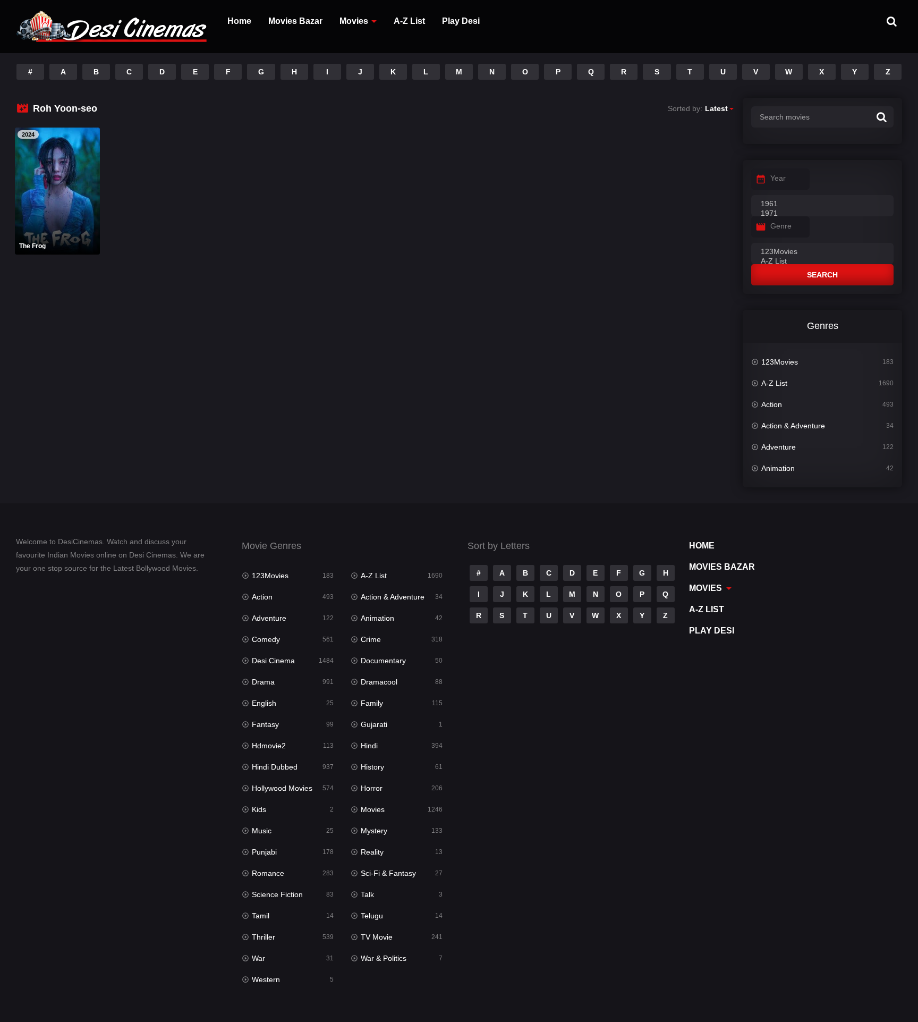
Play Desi (461, 21)
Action (771, 404)
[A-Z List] (822, 261)
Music (261, 830)
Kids (259, 809)
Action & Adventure (793, 425)
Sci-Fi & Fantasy (388, 873)
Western (266, 979)
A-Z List (409, 21)
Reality (372, 852)
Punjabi (264, 852)
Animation (778, 468)
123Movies (779, 362)
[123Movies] (822, 252)
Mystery (374, 830)
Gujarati (374, 724)
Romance (268, 873)
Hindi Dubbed (275, 767)
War (258, 958)
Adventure (778, 447)
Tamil (260, 915)
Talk (367, 894)
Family (372, 703)
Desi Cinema (273, 660)
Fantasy (265, 724)
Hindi (369, 745)
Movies (353, 21)
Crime (371, 639)
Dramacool (379, 682)
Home (239, 21)
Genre (781, 226)
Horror (371, 788)
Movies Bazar (295, 21)
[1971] (822, 213)
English (264, 703)
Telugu (372, 915)
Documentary (383, 660)
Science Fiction (277, 894)
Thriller (263, 937)
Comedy (266, 639)
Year (778, 178)
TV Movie (377, 937)
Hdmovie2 (269, 745)
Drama (263, 682)
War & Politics (383, 958)
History (372, 767)
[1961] (822, 204)
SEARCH (822, 275)
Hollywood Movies (282, 788)
